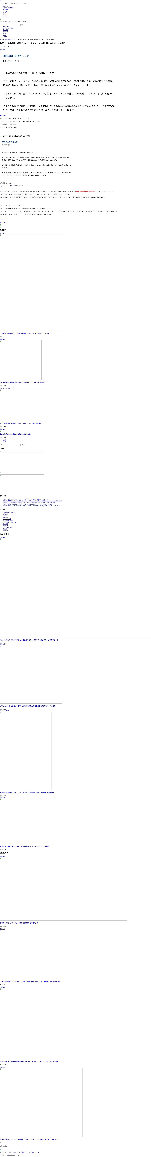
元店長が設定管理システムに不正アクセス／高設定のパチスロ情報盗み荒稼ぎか (27, 792)
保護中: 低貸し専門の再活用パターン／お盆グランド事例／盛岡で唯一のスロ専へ (26, 499)
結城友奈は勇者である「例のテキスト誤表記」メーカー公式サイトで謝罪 (24, 846)
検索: (1, 444)
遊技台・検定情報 (8, 8)
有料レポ (5, 517)
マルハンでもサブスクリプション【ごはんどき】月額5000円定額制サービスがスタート (29, 640)
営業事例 (5, 9)
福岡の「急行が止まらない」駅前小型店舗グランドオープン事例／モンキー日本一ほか (29, 1139)
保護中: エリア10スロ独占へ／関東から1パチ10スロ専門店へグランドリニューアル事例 (27, 504)
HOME (2, 39)
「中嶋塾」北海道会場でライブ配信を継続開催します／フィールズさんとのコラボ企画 (24, 333)
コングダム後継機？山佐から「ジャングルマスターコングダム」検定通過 (21, 423)
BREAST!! (6, 514)
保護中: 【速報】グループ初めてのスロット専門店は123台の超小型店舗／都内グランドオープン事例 (31, 506)
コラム (5, 515)
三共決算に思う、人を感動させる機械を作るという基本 (15, 434)
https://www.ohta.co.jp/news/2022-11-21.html (11, 186)
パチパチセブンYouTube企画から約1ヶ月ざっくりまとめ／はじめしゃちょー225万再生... (29, 1061)
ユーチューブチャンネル (10, 512)
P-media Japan (11, 1155)
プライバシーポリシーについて (9, 1152)
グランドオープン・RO (9, 522)
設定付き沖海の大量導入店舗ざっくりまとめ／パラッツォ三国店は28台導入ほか (22, 382)
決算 (4, 440)
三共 (4, 441)
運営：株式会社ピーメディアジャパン (28, 1152)
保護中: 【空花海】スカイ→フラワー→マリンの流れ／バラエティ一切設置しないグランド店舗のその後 (32, 501)
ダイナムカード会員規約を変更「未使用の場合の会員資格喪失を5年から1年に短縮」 (28, 706)
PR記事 (5, 529)
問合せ (5, 16)
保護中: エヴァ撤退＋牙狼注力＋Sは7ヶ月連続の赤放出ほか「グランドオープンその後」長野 (29, 502)
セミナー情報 (7, 519)
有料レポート (7, 6)
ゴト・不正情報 (7, 527)
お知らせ (5, 12)
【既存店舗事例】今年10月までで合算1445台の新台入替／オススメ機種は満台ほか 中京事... (31, 981)
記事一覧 (7, 39)
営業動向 (5, 11)
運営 (4, 14)
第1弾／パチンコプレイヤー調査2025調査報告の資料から (19, 923)
